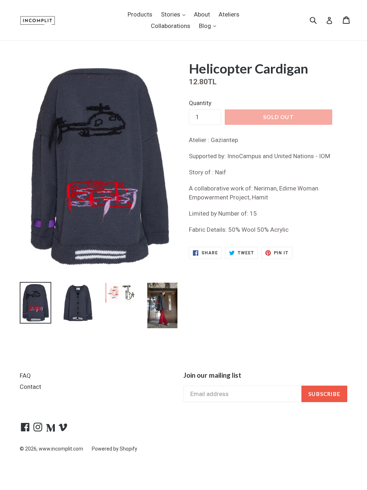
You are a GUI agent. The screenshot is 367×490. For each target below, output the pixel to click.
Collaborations (170, 25)
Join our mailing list (212, 375)
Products (140, 14)
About (202, 14)
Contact (30, 386)
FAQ (25, 375)
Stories (175, 14)
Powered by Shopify (114, 449)
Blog (209, 25)
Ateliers (229, 14)
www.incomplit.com (61, 449)
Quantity (200, 103)
